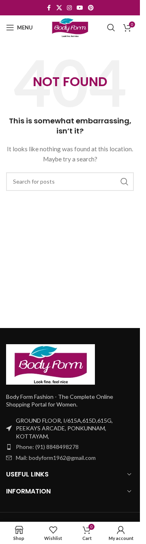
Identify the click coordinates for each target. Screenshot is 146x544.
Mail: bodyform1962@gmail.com (56, 457)
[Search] (111, 27)
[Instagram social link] (69, 7)
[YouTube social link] (80, 7)
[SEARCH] (124, 181)
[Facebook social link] (49, 7)
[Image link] (50, 363)
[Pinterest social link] (91, 7)
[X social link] (59, 7)
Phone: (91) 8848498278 (47, 446)
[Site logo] (70, 26)
